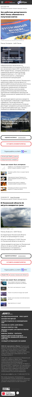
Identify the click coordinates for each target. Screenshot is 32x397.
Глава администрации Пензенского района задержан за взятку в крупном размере (17, 179)
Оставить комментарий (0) (16, 144)
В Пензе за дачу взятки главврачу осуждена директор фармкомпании (17, 183)
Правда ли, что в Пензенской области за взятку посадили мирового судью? (18, 167)
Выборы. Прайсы (7, 333)
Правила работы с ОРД (9, 327)
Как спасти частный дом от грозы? (16, 287)
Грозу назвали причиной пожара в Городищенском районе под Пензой (17, 282)
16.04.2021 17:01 (5, 7)
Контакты (18, 333)
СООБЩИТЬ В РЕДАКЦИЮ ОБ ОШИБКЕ (13, 341)
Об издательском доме (9, 316)
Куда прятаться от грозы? (14, 303)
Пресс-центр (23, 316)
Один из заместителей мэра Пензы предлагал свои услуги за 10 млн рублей (15, 121)
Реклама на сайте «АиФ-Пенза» (12, 325)
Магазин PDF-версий (8, 319)
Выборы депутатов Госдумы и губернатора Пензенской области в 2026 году (14, 337)
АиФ (12, 228)
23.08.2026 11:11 (5, 197)
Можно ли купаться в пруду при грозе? (18, 292)
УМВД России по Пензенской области (12, 40)
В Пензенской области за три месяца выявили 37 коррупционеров (17, 188)
